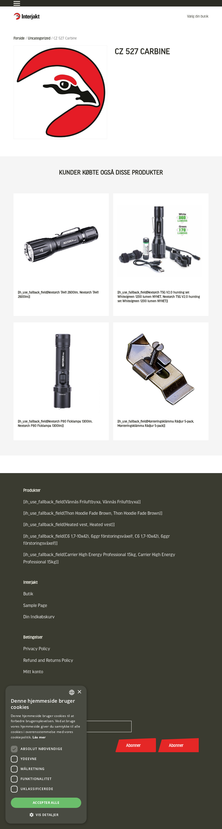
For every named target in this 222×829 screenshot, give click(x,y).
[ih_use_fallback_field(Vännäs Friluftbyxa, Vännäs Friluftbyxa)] (82, 501)
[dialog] (46, 755)
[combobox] (71, 692)
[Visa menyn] (17, 3)
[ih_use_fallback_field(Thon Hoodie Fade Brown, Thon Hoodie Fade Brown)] (92, 513)
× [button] (79, 692)
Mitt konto (33, 671)
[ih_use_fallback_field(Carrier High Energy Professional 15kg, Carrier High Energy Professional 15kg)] (99, 558)
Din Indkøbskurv (39, 616)
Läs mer (39, 737)
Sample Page (35, 605)
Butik (28, 593)
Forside (19, 38)
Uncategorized (39, 38)
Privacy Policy (36, 648)
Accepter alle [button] (46, 802)
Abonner (133, 745)
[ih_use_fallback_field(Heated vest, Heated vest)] (69, 524)
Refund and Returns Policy (48, 660)
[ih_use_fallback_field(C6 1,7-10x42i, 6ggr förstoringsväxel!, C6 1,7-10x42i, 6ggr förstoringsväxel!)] (96, 539)
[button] (46, 814)
